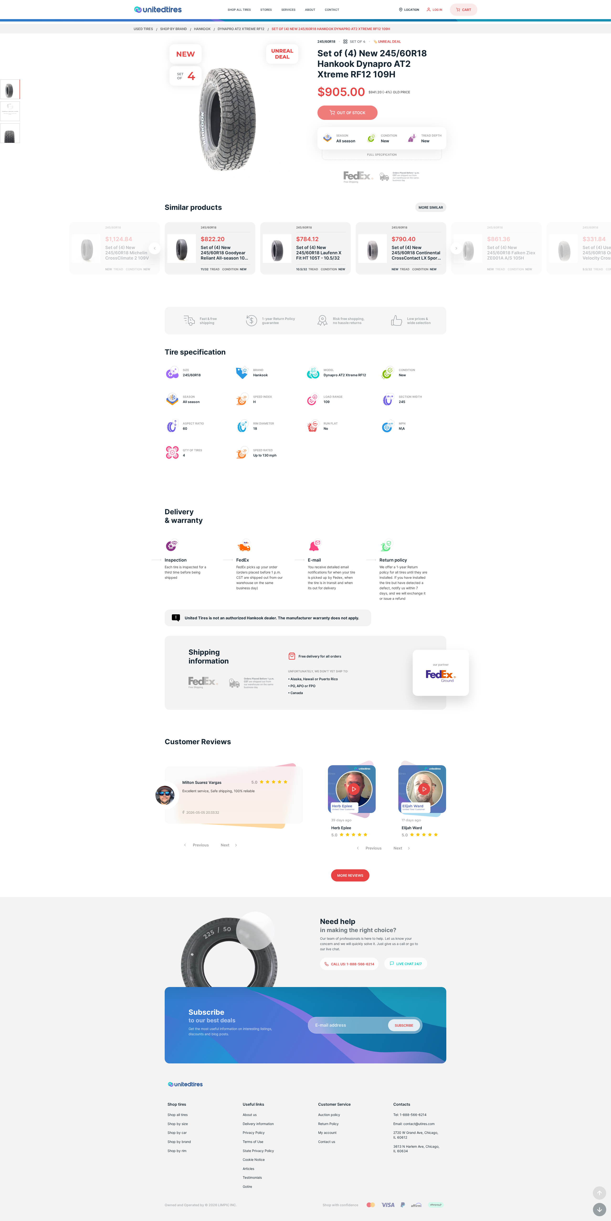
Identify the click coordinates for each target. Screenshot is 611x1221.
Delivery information (258, 1124)
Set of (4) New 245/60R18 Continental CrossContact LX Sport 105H (416, 253)
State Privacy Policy (258, 1151)
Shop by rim (177, 1151)
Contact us (326, 1142)
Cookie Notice (254, 1159)
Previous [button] (200, 845)
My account (327, 1133)
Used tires (144, 29)
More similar (431, 207)
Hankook (202, 29)
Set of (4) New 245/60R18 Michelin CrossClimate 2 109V (127, 252)
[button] (456, 248)
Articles (248, 1169)
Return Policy (328, 1124)
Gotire (247, 1186)
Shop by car (177, 1133)
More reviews (350, 875)
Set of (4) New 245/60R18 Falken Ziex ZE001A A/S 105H (511, 252)
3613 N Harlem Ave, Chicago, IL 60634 (416, 1148)
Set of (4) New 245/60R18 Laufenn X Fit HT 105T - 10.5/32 (318, 252)
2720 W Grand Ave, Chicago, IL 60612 (415, 1135)
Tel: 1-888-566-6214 (410, 1115)
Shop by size (178, 1124)
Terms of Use (253, 1142)
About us (250, 1115)
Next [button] (225, 845)
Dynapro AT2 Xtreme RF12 (241, 29)
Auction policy (329, 1115)
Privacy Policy (254, 1133)
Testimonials (252, 1177)
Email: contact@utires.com (414, 1124)
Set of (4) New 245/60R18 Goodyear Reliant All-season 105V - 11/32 (225, 253)
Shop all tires (178, 1115)
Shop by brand (174, 29)
